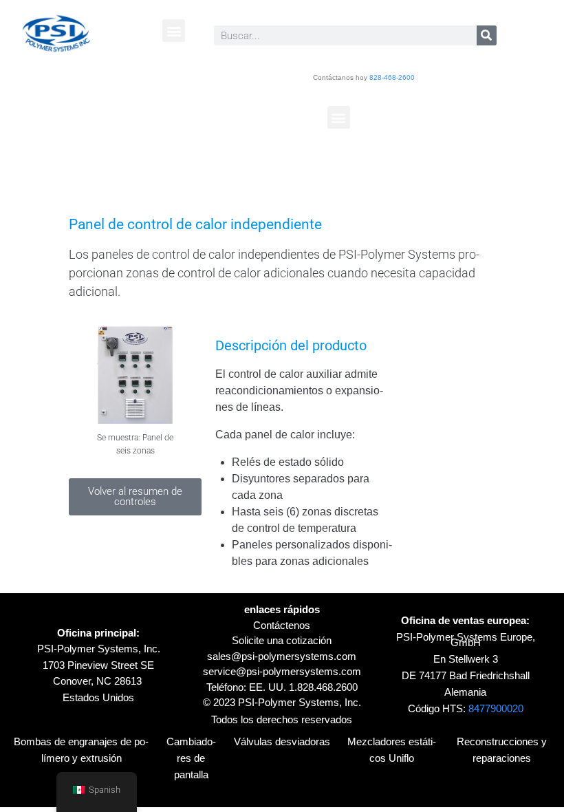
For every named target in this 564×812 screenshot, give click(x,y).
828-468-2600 (392, 77)
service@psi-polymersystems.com (282, 671)
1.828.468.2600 (323, 687)
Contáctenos (281, 625)
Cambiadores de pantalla (191, 758)
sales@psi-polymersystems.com (281, 656)
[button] (173, 30)
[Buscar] (487, 35)
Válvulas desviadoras (282, 741)
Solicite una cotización (282, 640)
